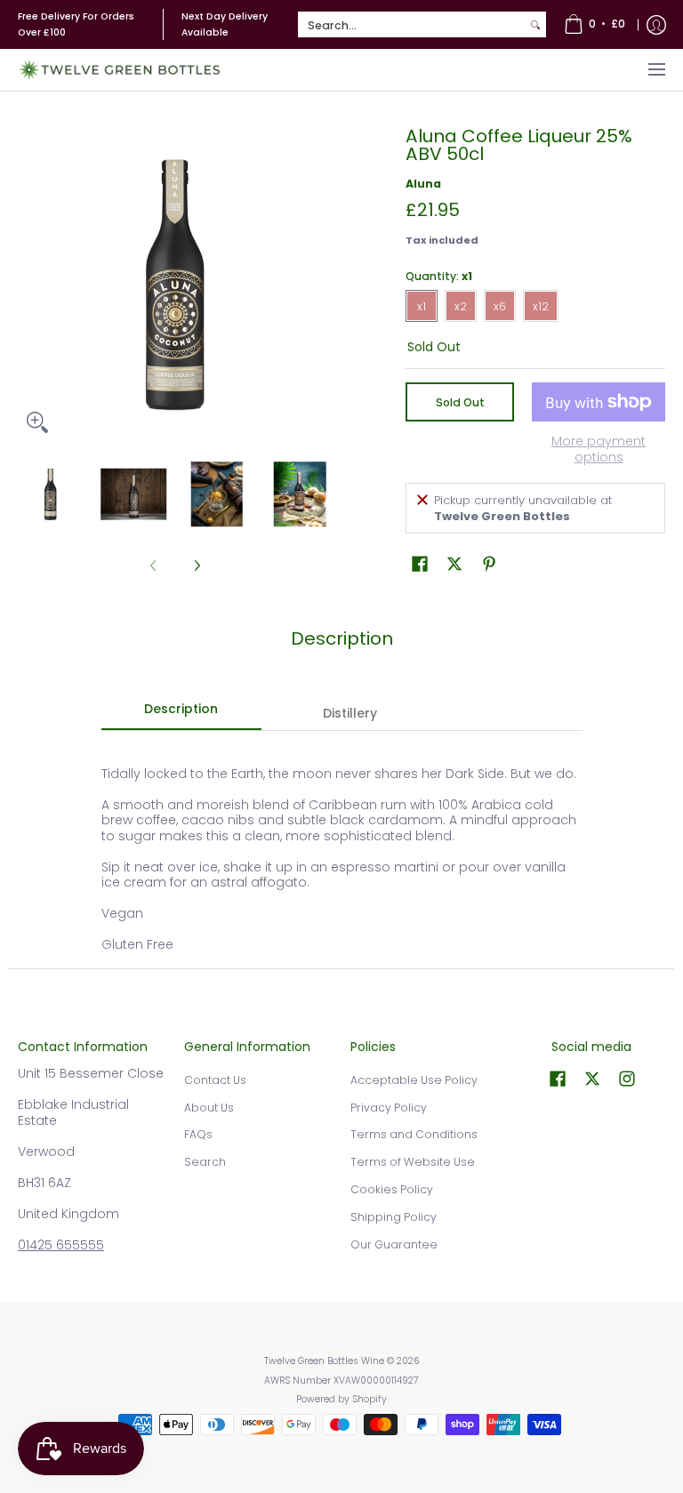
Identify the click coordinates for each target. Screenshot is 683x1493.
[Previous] (30, 284)
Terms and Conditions (414, 1134)
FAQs (198, 1134)
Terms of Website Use (412, 1161)
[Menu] (656, 70)
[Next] (320, 284)
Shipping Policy (393, 1216)
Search (205, 1161)
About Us (209, 1107)
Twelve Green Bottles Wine (324, 1361)
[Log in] (656, 24)
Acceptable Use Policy (414, 1080)
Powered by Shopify (341, 1399)
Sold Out (460, 402)
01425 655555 (61, 1245)
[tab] (181, 714)
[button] (419, 563)
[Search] (535, 24)
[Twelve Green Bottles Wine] (120, 70)
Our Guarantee (394, 1244)
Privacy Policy (388, 1107)
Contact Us (215, 1080)
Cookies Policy (391, 1189)
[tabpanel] (342, 849)
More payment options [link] (598, 449)
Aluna (423, 183)
